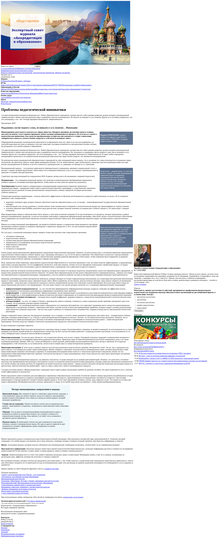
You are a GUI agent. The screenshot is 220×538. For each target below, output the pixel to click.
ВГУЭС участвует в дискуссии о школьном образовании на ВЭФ (164, 363)
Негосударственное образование (40, 85)
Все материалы (140, 343)
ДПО (12, 89)
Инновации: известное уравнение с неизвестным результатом (25, 487)
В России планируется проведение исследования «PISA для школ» (165, 353)
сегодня (149, 343)
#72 (162, 347)
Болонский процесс (19, 85)
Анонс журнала (140, 284)
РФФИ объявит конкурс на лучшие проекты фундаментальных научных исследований (173, 361)
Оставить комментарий (37, 501)
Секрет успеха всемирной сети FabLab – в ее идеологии (23, 475)
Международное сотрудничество (47, 89)
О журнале (5, 69)
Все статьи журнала (141, 347)
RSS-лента (150, 351)
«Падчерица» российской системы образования (19, 477)
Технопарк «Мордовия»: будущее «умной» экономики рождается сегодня (30, 481)
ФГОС (55, 85)
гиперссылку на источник (73, 497)
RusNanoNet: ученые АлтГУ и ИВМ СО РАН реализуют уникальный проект (169, 358)
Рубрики (4, 81)
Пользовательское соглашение (13, 534)
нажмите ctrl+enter (52, 469)
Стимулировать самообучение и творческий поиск (21, 485)
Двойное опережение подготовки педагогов (18, 489)
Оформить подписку (24, 69)
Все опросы (214, 288)
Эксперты (11, 81)
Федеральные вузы (69, 85)
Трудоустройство (24, 97)
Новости (4, 85)
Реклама (4, 528)
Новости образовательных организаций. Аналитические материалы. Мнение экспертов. (35, 72)
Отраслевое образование (70, 89)
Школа (3, 89)
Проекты (12, 69)
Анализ (4, 97)
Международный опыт (48, 93)
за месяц (163, 343)
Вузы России (6, 104)
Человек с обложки (22, 81)
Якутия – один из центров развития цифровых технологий (162, 356)
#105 (159, 347)
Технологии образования (29, 93)
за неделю (156, 343)
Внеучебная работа (84, 85)
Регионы (31, 89)
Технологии (19, 102)
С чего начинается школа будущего (15, 493)
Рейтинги (16, 93)
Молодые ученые (7, 102)
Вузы (10, 85)
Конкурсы (28, 102)
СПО (8, 89)
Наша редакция (7, 524)
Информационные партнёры (12, 536)
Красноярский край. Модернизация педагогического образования (27, 483)
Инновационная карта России (13, 479)
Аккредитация (6, 93)
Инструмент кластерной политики (14, 491)
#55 (150, 347)
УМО (60, 85)
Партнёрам (5, 530)
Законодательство (21, 89)
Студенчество (85, 89)
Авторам (4, 532)
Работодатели (12, 97)
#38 (153, 347)
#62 (156, 347)
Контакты (36, 69)
